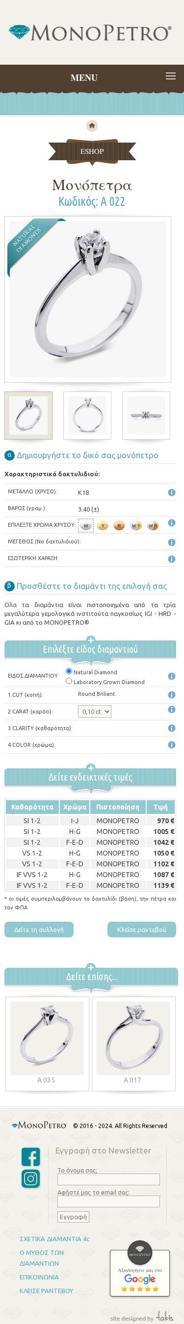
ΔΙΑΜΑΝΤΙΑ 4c (68, 1238)
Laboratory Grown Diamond (109, 682)
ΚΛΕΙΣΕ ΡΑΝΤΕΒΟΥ (46, 1290)
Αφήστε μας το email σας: (93, 1192)
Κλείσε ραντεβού (141, 929)
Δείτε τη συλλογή (39, 929)
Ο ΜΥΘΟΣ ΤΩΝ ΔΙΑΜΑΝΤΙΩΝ (42, 1258)
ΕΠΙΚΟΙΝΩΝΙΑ (39, 1277)
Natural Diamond (95, 672)
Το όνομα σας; (77, 1170)
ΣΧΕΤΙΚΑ (32, 1238)
